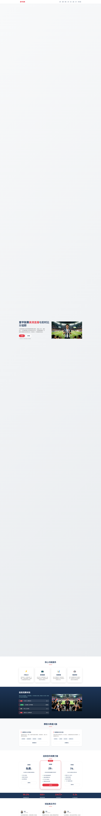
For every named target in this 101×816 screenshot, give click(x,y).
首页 (60, 1)
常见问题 (79, 1)
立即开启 (29, 782)
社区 (71, 1)
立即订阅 (50, 785)
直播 (63, 1)
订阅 (68, 1)
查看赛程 (28, 335)
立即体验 (22, 335)
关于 (76, 1)
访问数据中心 (67, 742)
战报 (73, 1)
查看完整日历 (34, 742)
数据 (65, 1)
